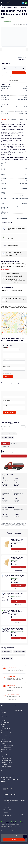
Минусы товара (6, 366)
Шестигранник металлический (8, 751)
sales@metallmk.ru (7, 804)
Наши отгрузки (18, 710)
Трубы (2, 726)
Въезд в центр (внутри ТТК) (8, 433)
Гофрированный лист (19, 654)
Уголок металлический (19, 651)
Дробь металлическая (6, 766)
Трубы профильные (6, 651)
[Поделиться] (26, 24)
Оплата (2, 708)
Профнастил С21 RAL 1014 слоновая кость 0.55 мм (17, 540)
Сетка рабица (4, 743)
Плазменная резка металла (7, 770)
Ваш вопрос (6, 405)
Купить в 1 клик (14, 76)
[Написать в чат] (25, 837)
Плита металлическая (6, 760)
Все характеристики (6, 102)
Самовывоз (20, 119)
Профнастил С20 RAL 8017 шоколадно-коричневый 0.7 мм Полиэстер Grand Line (18, 594)
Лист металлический (6, 732)
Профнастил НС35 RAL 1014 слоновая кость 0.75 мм (17, 611)
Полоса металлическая (6, 737)
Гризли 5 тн (14, 443)
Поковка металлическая (6, 762)
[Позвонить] (13, 3)
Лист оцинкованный (7, 654)
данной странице (5, 269)
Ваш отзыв (5, 352)
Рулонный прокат (5, 754)
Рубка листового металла (7, 772)
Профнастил (9, 7)
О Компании (4, 705)
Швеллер (3, 724)
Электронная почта (7, 400)
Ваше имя (5, 347)
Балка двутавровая (5, 722)
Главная (3, 7)
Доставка (17, 705)
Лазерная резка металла (7, 768)
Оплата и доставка (11, 119)
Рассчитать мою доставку (14, 456)
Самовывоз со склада (7, 437)
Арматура (3, 720)
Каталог (4, 716)
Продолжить (8, 376)
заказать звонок (7, 795)
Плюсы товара (6, 359)
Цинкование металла (6, 777)
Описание (3, 119)
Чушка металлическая (6, 764)
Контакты (3, 712)
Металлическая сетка (7, 658)
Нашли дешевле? (14, 80)
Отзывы (26, 119)
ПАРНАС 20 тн (6, 446)
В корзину (19, 72)
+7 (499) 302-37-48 (9, 794)
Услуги (2, 710)
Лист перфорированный (6, 734)
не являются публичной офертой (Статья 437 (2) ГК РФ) (12, 832)
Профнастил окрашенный (20, 7)
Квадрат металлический (6, 749)
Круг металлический (6, 747)
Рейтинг (5, 371)
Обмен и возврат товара (13, 824)
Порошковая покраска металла (8, 775)
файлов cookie (11, 836)
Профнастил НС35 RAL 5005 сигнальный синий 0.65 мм (17, 576)
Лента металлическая (6, 758)
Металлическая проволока (7, 745)
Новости (17, 708)
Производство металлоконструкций (9, 779)
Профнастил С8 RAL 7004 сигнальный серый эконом (17, 629)
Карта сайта (4, 824)
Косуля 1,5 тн (6, 443)
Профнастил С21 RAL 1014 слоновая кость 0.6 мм (17, 558)
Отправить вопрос (9, 412)
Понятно (14, 839)
